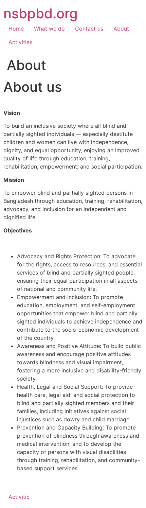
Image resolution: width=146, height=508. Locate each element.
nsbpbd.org (40, 13)
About (121, 28)
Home (16, 28)
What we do (49, 28)
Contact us (89, 28)
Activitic (19, 496)
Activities (20, 42)
